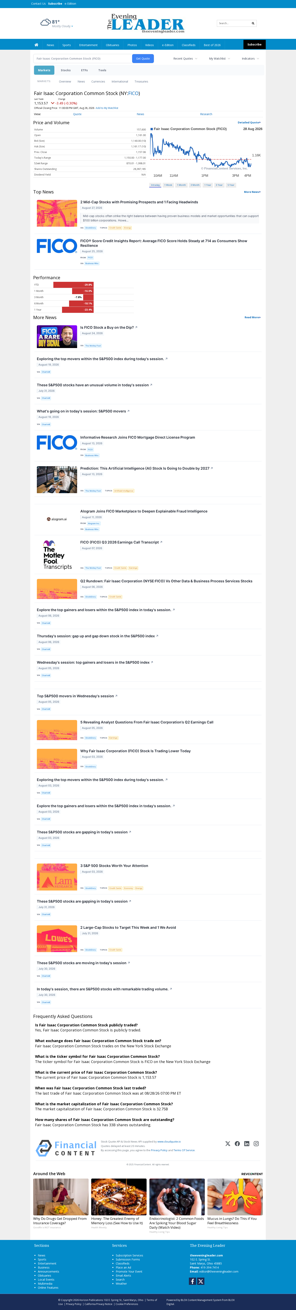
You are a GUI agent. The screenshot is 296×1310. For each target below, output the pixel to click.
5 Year (231, 184)
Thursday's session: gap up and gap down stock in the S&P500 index (98, 636)
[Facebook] (237, 1148)
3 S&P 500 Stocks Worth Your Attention (114, 866)
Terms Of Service (184, 1150)
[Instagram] (256, 1148)
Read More (252, 317)
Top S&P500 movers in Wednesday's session (77, 696)
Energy (127, 228)
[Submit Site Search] (253, 23)
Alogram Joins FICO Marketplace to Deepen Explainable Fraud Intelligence (143, 511)
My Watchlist (217, 58)
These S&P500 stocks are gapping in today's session (84, 832)
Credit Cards (115, 228)
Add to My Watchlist (107, 108)
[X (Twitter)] (228, 1148)
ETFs (84, 70)
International (120, 81)
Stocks (66, 70)
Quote (77, 114)
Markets (44, 70)
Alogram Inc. (94, 523)
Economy (128, 888)
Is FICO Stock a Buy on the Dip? (109, 327)
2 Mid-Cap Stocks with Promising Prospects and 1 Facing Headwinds (139, 202)
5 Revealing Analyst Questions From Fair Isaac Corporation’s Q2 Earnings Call (146, 722)
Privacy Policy (159, 1150)
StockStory (90, 228)
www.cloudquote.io (169, 1141)
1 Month (181, 184)
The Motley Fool (93, 346)
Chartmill (46, 372)
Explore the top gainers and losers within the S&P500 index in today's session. (106, 610)
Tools (102, 70)
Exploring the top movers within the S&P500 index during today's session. (102, 359)
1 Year (207, 184)
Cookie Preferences (127, 1304)
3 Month (195, 184)
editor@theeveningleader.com (218, 1271)
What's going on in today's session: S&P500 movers (83, 411)
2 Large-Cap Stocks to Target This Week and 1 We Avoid (128, 927)
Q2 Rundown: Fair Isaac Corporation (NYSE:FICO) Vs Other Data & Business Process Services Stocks (166, 581)
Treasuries (141, 81)
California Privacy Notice (98, 1304)
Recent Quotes (183, 58)
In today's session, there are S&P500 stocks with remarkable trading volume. (104, 989)
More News (251, 192)
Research (206, 114)
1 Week (168, 184)
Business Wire (91, 263)
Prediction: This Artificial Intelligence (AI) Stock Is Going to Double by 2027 (146, 468)
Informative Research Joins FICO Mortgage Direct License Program (137, 437)
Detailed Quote (248, 122)
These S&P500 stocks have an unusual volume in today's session (95, 385)
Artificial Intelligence (123, 491)
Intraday (155, 184)
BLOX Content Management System (201, 1300)
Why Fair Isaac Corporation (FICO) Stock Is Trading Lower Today (135, 751)
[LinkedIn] (247, 1148)
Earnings (133, 568)
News (81, 81)
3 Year (219, 184)
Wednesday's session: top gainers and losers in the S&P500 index (95, 662)
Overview (65, 81)
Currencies (98, 81)
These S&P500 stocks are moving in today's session (83, 963)
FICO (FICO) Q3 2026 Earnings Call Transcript (121, 542)
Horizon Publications (91, 1300)
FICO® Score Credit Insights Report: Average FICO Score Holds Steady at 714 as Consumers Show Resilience (163, 243)
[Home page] (145, 23)
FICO (133, 93)
